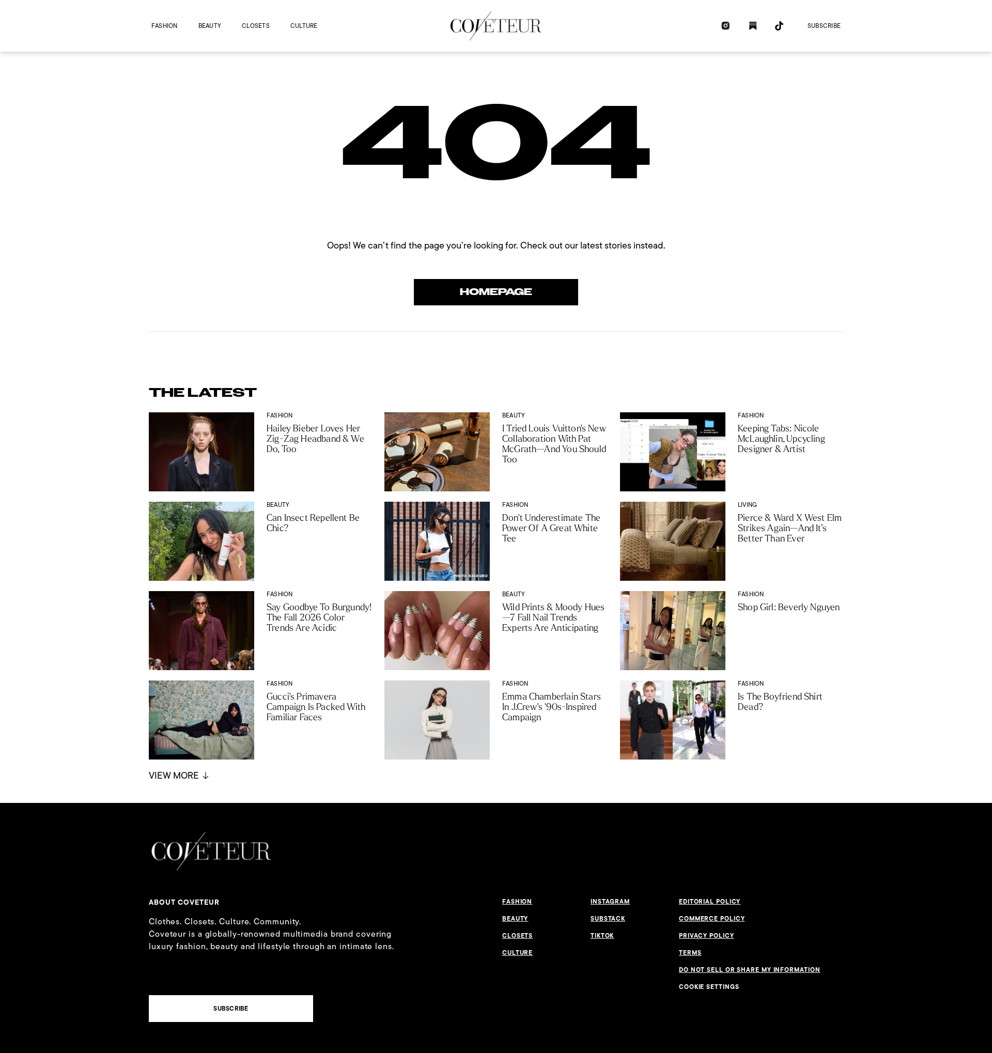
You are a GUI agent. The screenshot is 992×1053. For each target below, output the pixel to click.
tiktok (602, 935)
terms (690, 952)
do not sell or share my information (749, 969)
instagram (610, 901)
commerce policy (712, 918)
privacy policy (706, 935)
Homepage (496, 292)
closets (256, 25)
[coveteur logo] (496, 26)
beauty (209, 25)
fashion (164, 25)
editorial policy (709, 901)
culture (304, 25)
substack (608, 918)
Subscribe (824, 25)
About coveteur (184, 902)
